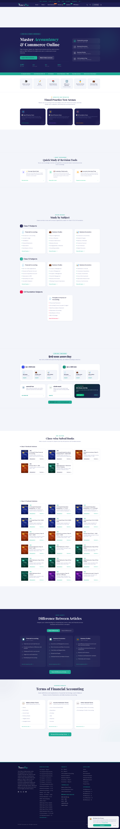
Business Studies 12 (65, 777)
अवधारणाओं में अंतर (64, 803)
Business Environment (55, 278)
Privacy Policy (86, 784)
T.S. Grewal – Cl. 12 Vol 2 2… (46, 780)
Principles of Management (56, 273)
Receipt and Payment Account (30, 271)
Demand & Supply (81, 238)
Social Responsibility (54, 248)
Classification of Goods (82, 268)
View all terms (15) (25, 726)
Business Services (54, 243)
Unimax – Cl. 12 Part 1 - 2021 (46, 794)
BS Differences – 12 (87, 799)
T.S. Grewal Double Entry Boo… (47, 784)
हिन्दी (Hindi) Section (87, 779)
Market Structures (81, 248)
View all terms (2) (79, 726)
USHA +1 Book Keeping (45, 798)
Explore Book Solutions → (29, 57)
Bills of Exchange (54, 315)
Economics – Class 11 (66, 779)
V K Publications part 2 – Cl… (46, 815)
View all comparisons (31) (27, 664)
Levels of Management (55, 271)
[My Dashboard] (101, 4)
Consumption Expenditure (83, 271)
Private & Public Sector (55, 240)
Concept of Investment (82, 273)
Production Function (81, 243)
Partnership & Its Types (28, 278)
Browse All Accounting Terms (59, 734)
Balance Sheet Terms (66, 787)
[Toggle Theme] (87, 4)
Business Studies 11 (65, 775)
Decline (114, 825)
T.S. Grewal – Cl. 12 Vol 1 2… (46, 778)
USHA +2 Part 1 (43, 800)
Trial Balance (25, 240)
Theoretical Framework (55, 303)
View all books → (44, 817)
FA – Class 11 (64, 769)
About (87, 824)
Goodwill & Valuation (27, 281)
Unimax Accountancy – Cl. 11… (46, 786)
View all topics (25, 251)
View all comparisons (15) (81, 664)
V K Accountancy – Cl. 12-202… (47, 813)
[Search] (90, 4)
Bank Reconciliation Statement (57, 308)
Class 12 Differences (66, 630)
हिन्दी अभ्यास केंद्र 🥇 (65, 797)
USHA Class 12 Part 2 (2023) (46, 807)
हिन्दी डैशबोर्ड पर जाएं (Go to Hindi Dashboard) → (60, 402)
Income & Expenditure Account (30, 273)
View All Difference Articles (59, 672)
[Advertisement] (60, 17)
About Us (85, 771)
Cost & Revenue (81, 245)
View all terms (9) (52, 726)
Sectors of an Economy (82, 281)
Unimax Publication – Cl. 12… (46, 796)
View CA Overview (53, 318)
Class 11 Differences (53, 630)
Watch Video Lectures (46, 57)
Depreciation (26, 245)
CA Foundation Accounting (67, 773)
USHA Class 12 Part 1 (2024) (46, 805)
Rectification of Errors (28, 248)
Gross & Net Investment (82, 276)
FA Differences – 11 (87, 789)
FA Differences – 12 (87, 795)
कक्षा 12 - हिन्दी (64, 801)
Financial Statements (27, 243)
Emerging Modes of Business (56, 245)
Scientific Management (55, 276)
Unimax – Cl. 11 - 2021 (44, 792)
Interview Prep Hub (87, 777)
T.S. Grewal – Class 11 (44, 769)
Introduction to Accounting (29, 235)
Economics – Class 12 (66, 781)
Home (84, 769)
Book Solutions (86, 773)
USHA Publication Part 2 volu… (46, 811)
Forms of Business (54, 238)
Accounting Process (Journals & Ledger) (59, 305)
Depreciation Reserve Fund (83, 278)
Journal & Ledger (26, 238)
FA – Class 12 (64, 771)
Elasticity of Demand (82, 240)
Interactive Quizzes (87, 775)
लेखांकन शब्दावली (64, 805)
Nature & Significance (55, 235)
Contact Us (85, 781)
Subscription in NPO (27, 276)
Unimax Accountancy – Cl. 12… (46, 788)
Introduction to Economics (83, 235)
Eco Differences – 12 (87, 797)
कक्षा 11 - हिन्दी (64, 799)
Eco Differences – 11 (87, 791)
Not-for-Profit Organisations (29, 268)
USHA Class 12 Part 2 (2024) (46, 809)
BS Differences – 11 (87, 793)
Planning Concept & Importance (57, 281)
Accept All (102, 825)
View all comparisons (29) (54, 664)
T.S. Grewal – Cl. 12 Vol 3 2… (46, 782)
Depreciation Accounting (55, 310)
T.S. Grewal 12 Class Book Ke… (46, 771)
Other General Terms (66, 791)
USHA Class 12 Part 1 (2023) (46, 803)
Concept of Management (56, 268)
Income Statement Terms (67, 789)
